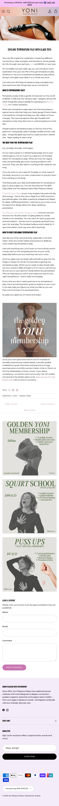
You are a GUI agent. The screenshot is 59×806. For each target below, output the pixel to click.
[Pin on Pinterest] (17, 390)
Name (5, 612)
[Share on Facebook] (13, 390)
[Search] (10, 11)
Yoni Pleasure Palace (16, 796)
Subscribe (29, 756)
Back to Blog (29, 410)
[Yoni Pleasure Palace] (29, 11)
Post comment (14, 667)
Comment (7, 640)
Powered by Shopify (33, 796)
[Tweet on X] (9, 390)
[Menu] (3, 11)
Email (5, 626)
